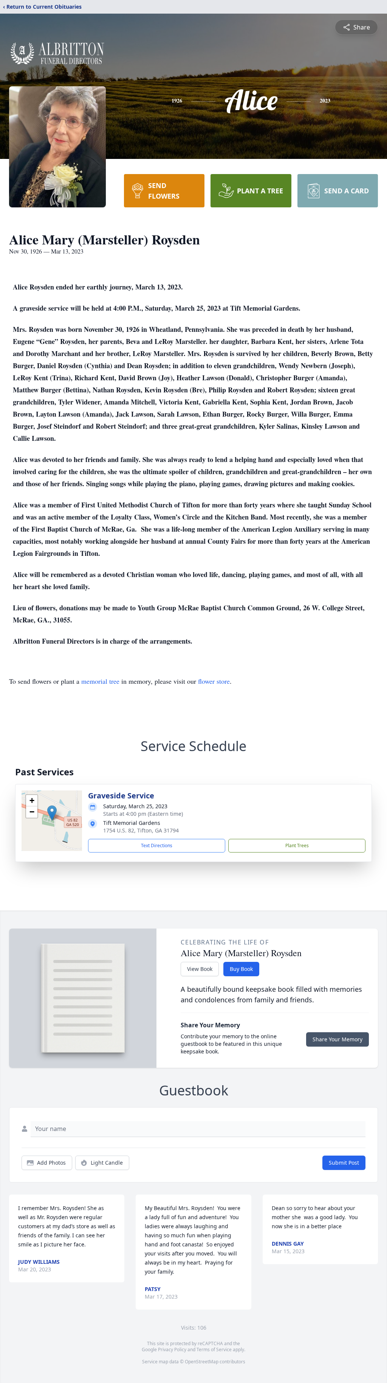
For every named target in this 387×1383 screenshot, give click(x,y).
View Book (199, 968)
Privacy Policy (172, 1349)
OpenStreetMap (201, 1361)
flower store (214, 681)
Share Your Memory (337, 1039)
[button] (52, 813)
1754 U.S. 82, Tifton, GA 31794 (141, 830)
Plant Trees (297, 845)
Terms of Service (214, 1349)
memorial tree (100, 681)
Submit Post (344, 1162)
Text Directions (156, 845)
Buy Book (241, 968)
